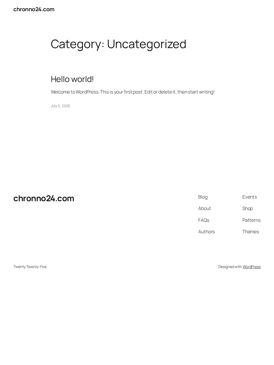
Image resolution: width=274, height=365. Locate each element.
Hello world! (72, 79)
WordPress (252, 266)
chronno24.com (34, 9)
